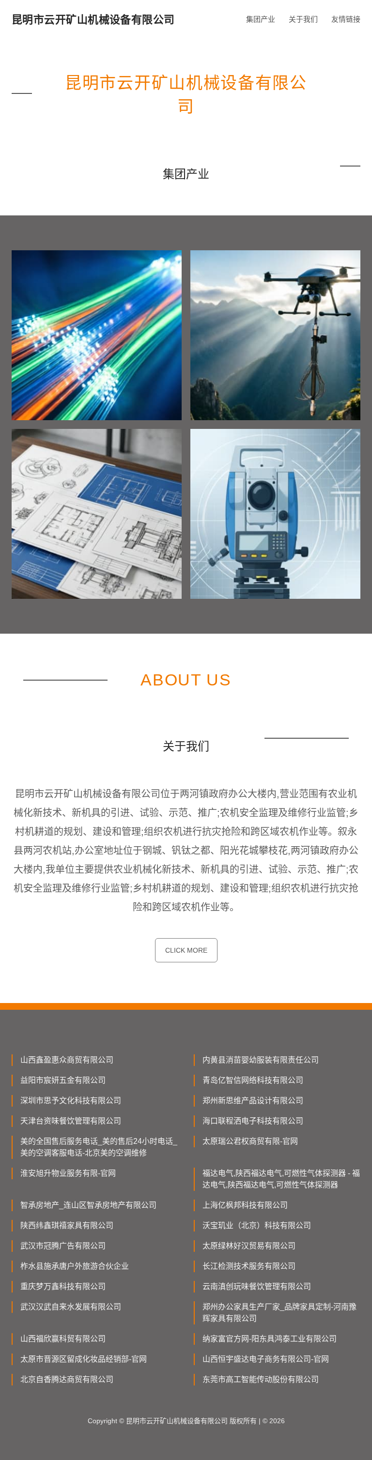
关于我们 (303, 19)
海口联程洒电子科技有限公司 (252, 1121)
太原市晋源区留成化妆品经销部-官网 (83, 1359)
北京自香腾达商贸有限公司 (66, 1379)
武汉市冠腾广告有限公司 (63, 1246)
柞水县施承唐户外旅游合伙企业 (74, 1266)
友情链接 (345, 19)
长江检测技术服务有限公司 (248, 1266)
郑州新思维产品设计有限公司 (252, 1100)
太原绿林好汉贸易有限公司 (248, 1246)
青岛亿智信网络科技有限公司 (252, 1080)
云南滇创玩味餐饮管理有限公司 (256, 1286)
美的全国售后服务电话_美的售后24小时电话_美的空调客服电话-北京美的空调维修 (98, 1147)
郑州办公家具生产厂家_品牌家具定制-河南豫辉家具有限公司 (279, 1313)
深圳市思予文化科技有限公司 (70, 1100)
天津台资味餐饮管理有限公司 (70, 1121)
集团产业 (260, 19)
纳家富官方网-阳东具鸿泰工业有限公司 (269, 1339)
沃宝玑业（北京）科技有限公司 (256, 1225)
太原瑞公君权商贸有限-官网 (250, 1141)
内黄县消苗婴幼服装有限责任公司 (260, 1060)
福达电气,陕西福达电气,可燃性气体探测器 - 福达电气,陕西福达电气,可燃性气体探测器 (281, 1179)
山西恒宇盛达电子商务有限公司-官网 (265, 1359)
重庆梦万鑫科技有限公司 (63, 1286)
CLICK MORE (186, 950)
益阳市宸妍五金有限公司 (63, 1080)
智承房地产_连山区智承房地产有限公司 (88, 1205)
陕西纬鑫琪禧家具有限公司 (66, 1225)
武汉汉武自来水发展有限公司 (70, 1307)
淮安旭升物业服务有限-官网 (68, 1173)
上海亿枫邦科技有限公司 (245, 1205)
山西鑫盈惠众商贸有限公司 (66, 1060)
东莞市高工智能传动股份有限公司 (260, 1379)
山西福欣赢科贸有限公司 (63, 1339)
